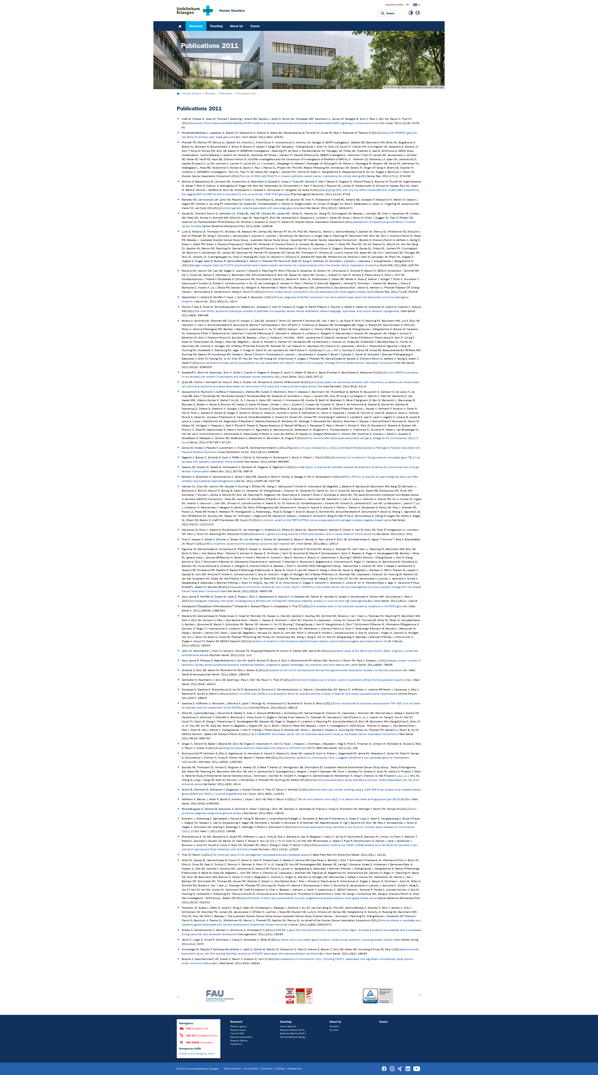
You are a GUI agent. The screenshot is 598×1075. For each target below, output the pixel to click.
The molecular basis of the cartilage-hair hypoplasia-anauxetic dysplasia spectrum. (262, 854)
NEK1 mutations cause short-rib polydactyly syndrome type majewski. (248, 543)
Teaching (285, 1021)
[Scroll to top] (592, 1069)
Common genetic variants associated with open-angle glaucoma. (260, 208)
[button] (419, 995)
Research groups (238, 1026)
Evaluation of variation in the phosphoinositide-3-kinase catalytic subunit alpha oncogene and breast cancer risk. (318, 641)
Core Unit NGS (237, 1033)
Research (236, 1021)
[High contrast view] (411, 13)
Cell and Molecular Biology (292, 1037)
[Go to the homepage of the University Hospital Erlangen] (195, 11)
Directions (334, 1026)
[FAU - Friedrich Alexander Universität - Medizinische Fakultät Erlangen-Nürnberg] (219, 996)
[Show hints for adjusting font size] (417, 13)
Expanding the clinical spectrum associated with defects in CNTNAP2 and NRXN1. (266, 748)
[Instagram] (392, 1069)
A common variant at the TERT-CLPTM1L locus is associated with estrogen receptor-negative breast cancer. (326, 520)
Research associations (241, 1037)
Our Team (334, 1030)
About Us (335, 1021)
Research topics (238, 1030)
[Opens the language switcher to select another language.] (415, 5)
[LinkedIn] (407, 1069)
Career (383, 1021)
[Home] (180, 26)
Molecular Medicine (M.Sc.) (293, 1033)
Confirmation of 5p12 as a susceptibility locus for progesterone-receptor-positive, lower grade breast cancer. (311, 898)
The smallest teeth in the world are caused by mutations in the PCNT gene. (357, 606)
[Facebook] (384, 1069)
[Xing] (400, 1069)
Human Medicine (288, 1026)
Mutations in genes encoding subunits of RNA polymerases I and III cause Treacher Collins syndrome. (314, 534)
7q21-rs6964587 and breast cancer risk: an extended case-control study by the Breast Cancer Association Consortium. (324, 734)
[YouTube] (416, 1069)
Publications (236, 1044)
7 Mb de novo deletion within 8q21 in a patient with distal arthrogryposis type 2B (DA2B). (351, 799)
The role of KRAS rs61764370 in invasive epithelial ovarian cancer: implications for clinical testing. (300, 176)
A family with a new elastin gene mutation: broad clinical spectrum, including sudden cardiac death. (340, 939)
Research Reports (239, 1040)
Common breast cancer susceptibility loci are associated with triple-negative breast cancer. (319, 291)
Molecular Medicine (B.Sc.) (293, 1030)
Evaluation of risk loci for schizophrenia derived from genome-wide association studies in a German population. (335, 670)
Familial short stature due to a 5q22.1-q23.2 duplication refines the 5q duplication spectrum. (349, 680)
